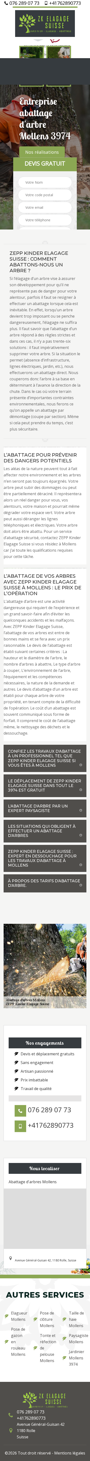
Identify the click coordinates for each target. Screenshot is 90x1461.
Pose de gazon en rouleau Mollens (18, 1342)
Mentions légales (69, 1453)
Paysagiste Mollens (77, 1338)
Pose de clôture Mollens (47, 1319)
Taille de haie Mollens (76, 1319)
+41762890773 (64, 3)
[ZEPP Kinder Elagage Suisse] (45, 23)
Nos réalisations (42, 152)
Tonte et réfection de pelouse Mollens (48, 1348)
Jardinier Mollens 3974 (76, 1358)
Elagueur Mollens (19, 1316)
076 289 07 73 (23, 3)
